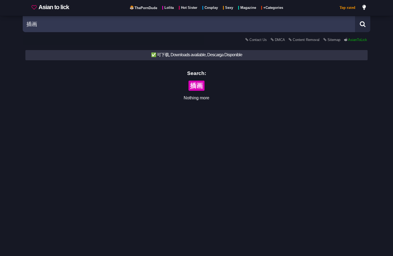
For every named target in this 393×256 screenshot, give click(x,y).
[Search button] (362, 24)
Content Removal (306, 40)
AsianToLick (357, 40)
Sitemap (333, 40)
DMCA (280, 40)
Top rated (347, 8)
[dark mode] (364, 8)
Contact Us (258, 40)
